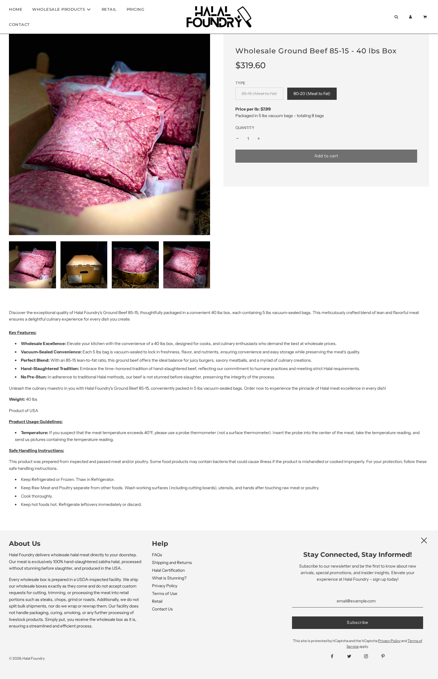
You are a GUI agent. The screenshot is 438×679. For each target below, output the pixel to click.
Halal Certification (168, 570)
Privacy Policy (164, 585)
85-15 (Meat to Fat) (259, 93)
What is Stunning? (169, 578)
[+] (259, 139)
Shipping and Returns (172, 562)
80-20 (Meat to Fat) (311, 93)
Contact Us (162, 609)
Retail (109, 9)
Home (15, 9)
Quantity (244, 127)
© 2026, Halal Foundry (27, 658)
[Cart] (426, 16)
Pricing (136, 9)
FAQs (157, 554)
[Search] (396, 16)
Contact (19, 24)
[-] (237, 139)
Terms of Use (164, 593)
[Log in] (410, 16)
